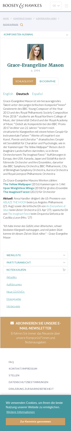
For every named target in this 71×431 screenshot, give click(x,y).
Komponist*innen (22, 18)
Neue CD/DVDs (16, 291)
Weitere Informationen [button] (20, 412)
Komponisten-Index (46, 18)
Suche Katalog (10, 24)
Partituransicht (19, 262)
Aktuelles (12, 277)
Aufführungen (14, 284)
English (8, 94)
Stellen (14, 375)
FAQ (11, 362)
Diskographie (14, 298)
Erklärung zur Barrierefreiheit (31, 388)
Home (6, 18)
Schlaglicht (24, 81)
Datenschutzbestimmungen (28, 382)
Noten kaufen (16, 269)
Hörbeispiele (13, 306)
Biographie (48, 81)
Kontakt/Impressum (23, 368)
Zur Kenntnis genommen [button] (35, 421)
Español (37, 94)
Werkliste (14, 255)
